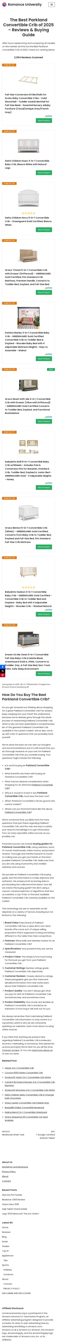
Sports (5, 1265)
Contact (6, 1181)
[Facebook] (2, 667)
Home (5, 1227)
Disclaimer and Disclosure (15, 1166)
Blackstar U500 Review (13, 1199)
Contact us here (10, 1050)
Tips (5, 1260)
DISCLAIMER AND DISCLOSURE (16, 1293)
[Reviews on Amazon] (28, 213)
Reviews (6, 1232)
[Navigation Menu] (51, 4)
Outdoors (8, 1274)
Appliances (7, 1255)
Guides (5, 1246)
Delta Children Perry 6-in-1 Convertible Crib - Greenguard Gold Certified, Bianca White (28, 221)
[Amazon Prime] (48, 116)
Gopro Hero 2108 (10, 1204)
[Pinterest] (2, 675)
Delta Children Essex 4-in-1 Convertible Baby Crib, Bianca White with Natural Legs (27, 164)
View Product (44, 120)
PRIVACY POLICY (11, 1288)
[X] (2, 671)
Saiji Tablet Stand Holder (14, 1208)
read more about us (42, 1050)
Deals (5, 1241)
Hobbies (7, 1269)
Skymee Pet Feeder (12, 1194)
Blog (4, 1236)
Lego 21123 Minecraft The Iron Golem (20, 1213)
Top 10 (5, 1250)
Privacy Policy (9, 1171)
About (5, 1176)
